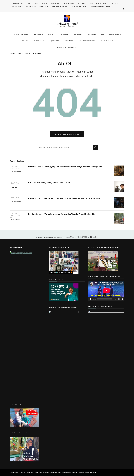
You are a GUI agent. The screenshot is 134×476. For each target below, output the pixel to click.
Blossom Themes (71, 473)
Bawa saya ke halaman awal (67, 134)
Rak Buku (115, 3)
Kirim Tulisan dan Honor (60, 6)
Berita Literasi (15, 219)
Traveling (13, 187)
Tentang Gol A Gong (17, 3)
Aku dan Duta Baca (79, 6)
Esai (91, 3)
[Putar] (91, 299)
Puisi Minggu (55, 3)
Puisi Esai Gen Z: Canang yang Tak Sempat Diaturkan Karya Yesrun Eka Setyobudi (65, 166)
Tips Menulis (81, 3)
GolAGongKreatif (67, 24)
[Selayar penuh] (122, 299)
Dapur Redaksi (33, 3)
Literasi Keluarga (102, 3)
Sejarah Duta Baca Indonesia (100, 6)
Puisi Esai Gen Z (17, 6)
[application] (106, 291)
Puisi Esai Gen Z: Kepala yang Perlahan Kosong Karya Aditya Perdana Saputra (64, 198)
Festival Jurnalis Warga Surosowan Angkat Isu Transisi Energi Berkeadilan (62, 214)
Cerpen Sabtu (31, 6)
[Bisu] (119, 299)
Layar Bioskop (69, 3)
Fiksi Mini (44, 3)
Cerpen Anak (44, 6)
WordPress (92, 473)
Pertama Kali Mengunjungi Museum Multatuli (49, 182)
